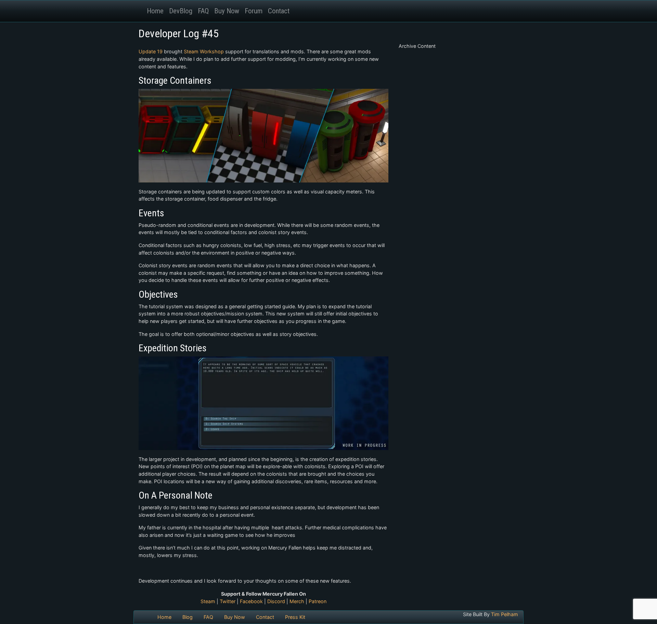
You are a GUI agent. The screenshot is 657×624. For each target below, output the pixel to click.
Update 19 (151, 51)
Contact (278, 11)
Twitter (227, 601)
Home (155, 11)
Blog (187, 617)
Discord (276, 601)
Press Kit (295, 617)
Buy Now (226, 11)
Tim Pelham (504, 614)
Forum (253, 11)
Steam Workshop (204, 51)
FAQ (203, 11)
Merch (296, 601)
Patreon (317, 601)
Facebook (251, 601)
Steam (208, 601)
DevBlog (180, 11)
